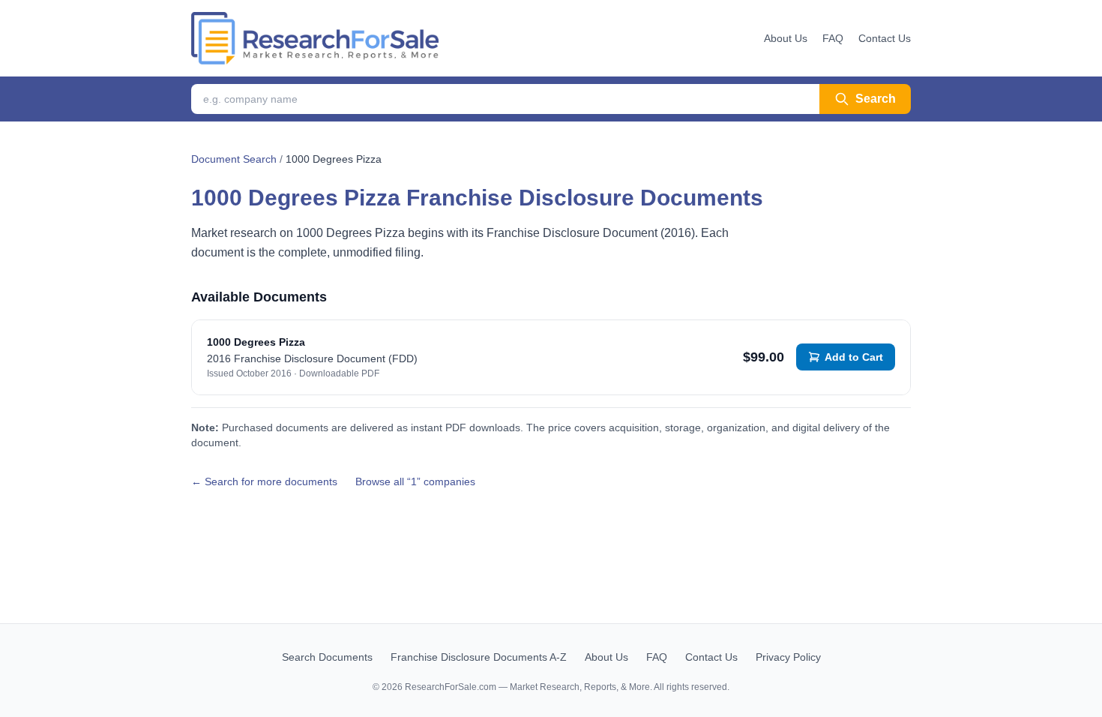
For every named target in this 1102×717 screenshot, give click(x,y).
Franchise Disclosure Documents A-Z (479, 657)
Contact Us (884, 38)
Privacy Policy (788, 657)
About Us (785, 38)
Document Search (234, 159)
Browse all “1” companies (415, 482)
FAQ (832, 38)
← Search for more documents (264, 482)
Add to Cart (854, 357)
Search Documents (327, 657)
